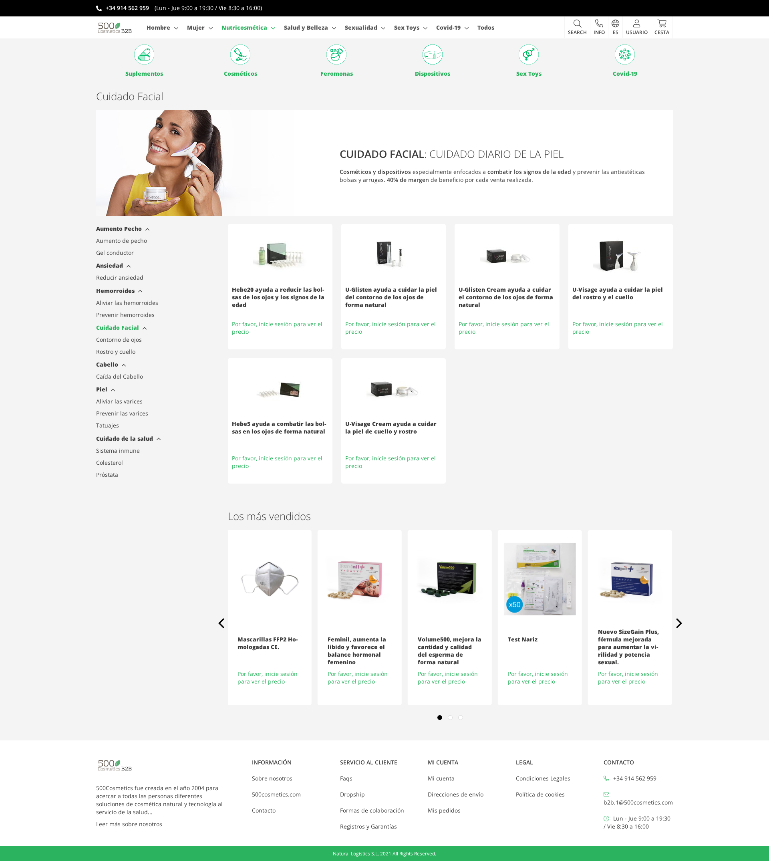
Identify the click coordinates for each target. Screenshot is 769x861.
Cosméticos (240, 74)
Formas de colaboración (372, 810)
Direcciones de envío (455, 794)
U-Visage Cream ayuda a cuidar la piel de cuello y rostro (391, 427)
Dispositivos (432, 74)
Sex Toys (529, 74)
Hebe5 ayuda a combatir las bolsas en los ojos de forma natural (279, 427)
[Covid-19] (625, 54)
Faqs (346, 778)
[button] (599, 27)
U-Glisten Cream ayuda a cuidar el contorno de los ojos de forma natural (506, 297)
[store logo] (115, 27)
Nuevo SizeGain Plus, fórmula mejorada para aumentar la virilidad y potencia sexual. (628, 647)
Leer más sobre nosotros (129, 824)
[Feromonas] (336, 54)
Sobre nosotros (272, 778)
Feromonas (336, 74)
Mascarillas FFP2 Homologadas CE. (268, 643)
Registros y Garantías (368, 826)
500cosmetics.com (276, 794)
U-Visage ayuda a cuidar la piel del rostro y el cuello (617, 293)
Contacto (264, 810)
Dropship (352, 794)
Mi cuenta (441, 778)
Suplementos (144, 74)
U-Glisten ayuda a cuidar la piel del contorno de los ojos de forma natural (391, 297)
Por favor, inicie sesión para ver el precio (268, 677)
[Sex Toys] (529, 54)
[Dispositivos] (432, 54)
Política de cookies (540, 794)
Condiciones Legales (543, 778)
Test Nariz (522, 639)
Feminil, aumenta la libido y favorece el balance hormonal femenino (357, 650)
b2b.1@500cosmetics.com (638, 802)
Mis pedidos (444, 810)
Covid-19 (625, 74)
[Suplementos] (144, 54)
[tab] (146, 230)
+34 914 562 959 (634, 778)
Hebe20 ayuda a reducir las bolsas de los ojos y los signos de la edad (278, 297)
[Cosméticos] (240, 54)
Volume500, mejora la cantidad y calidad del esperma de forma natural (449, 650)
